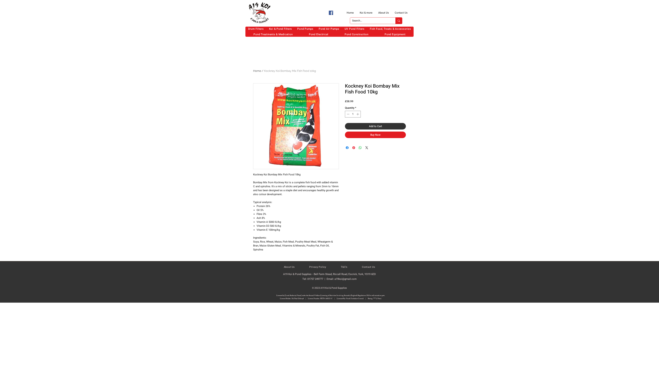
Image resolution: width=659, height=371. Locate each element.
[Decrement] (347, 114)
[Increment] (358, 114)
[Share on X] (367, 148)
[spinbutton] (353, 114)
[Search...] (398, 21)
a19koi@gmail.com (345, 279)
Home (257, 70)
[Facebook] (331, 13)
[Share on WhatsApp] (360, 148)
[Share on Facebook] (347, 148)
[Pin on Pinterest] (354, 148)
